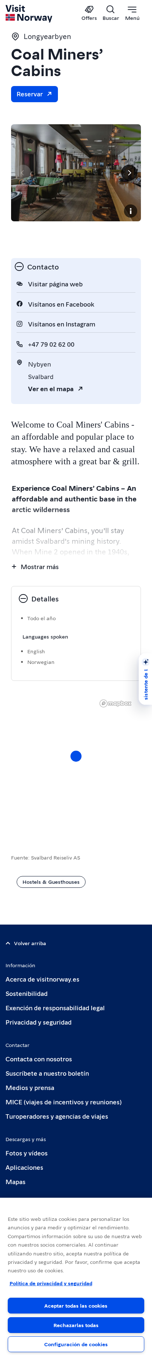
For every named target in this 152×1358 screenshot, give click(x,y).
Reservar (30, 93)
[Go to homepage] (29, 13)
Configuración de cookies (76, 1344)
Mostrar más (40, 566)
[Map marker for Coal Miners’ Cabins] (76, 756)
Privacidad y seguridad (39, 1022)
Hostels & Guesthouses (51, 881)
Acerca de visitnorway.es (42, 979)
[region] (76, 1278)
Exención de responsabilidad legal (55, 1007)
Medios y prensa (30, 1087)
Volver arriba (30, 943)
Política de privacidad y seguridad (51, 1283)
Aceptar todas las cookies (75, 1305)
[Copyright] (130, 211)
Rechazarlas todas (76, 1325)
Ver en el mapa (51, 388)
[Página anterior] (23, 173)
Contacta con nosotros (39, 1058)
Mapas (15, 1181)
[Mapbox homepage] (115, 703)
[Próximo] (129, 173)
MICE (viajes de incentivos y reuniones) (64, 1101)
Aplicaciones (24, 1167)
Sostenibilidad (27, 993)
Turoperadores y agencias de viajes (57, 1116)
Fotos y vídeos (27, 1152)
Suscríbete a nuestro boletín (47, 1073)
